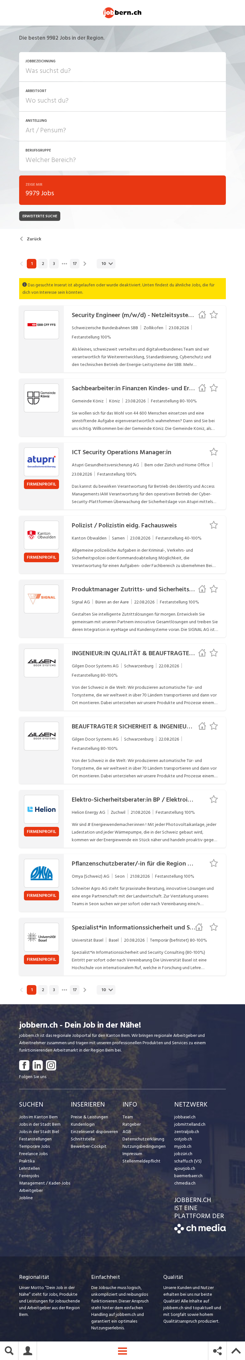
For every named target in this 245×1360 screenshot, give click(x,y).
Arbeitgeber (31, 1190)
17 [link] (75, 263)
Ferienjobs (29, 1175)
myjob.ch (182, 1146)
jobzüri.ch (183, 1153)
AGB (126, 1131)
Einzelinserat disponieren (94, 1131)
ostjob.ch (183, 1139)
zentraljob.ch (186, 1131)
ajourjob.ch (184, 1168)
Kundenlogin (83, 1124)
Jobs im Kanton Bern (38, 1117)
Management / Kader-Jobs (44, 1183)
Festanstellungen (35, 1139)
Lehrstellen (29, 1168)
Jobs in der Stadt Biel (39, 1131)
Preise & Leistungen (89, 1117)
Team (127, 1117)
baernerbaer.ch (188, 1175)
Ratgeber (131, 1124)
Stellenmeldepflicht (141, 1161)
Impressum (132, 1153)
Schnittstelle (83, 1139)
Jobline (26, 1197)
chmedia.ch (185, 1183)
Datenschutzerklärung (143, 1139)
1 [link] (32, 263)
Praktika (27, 1161)
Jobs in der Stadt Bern (40, 1124)
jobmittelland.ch (189, 1124)
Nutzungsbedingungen (144, 1146)
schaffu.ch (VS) (188, 1161)
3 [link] (54, 263)
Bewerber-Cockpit (89, 1146)
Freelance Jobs (33, 1153)
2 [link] (43, 263)
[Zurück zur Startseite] (200, 1232)
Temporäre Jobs (34, 1146)
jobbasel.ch (185, 1117)
